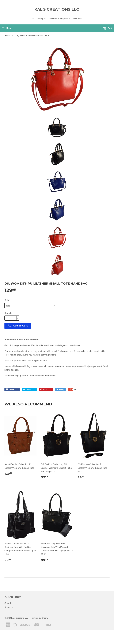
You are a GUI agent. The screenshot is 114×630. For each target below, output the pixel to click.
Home (7, 35)
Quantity (8, 313)
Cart (109, 28)
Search (7, 603)
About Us (9, 607)
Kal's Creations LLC (56, 9)
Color (7, 299)
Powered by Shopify (39, 617)
